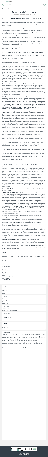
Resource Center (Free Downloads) (9, 310)
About (3, 288)
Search (43, 4)
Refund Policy (5, 328)
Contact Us (4, 290)
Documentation (5, 303)
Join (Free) (4, 291)
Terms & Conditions (6, 326)
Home (3, 8)
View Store (4, 300)
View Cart (4, 301)
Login (3, 293)
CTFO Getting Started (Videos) (8, 308)
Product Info (4, 298)
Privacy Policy (5, 327)
